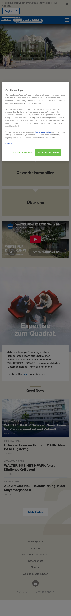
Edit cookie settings (22, 152)
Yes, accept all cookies (48, 152)
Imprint (8, 143)
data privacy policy (43, 132)
